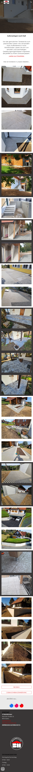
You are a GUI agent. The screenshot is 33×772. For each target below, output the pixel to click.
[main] (16, 36)
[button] (2, 2)
